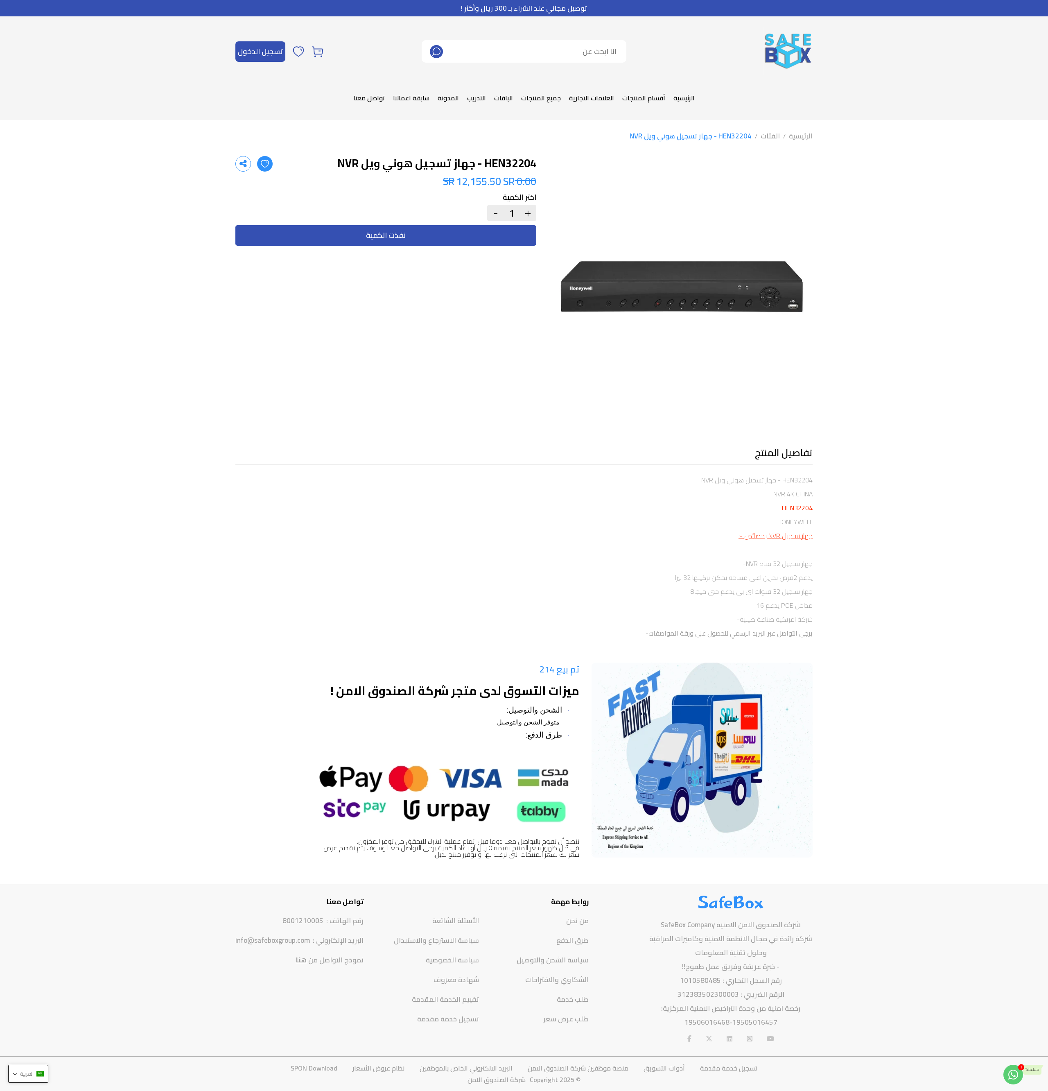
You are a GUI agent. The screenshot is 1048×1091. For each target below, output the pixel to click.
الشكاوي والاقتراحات (557, 979)
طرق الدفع (572, 940)
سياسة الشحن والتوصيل (553, 960)
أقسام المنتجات (643, 98)
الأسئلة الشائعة (455, 920)
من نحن (577, 920)
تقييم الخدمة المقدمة (445, 999)
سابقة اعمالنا (411, 98)
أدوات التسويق (664, 1068)
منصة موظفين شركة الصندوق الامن (578, 1068)
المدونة (448, 98)
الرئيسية (684, 98)
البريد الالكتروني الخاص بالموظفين (466, 1068)
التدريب (476, 98)
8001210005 (302, 920)
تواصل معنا (369, 98)
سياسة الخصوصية (452, 960)
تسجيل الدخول (260, 51)
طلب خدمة (573, 999)
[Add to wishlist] (265, 164)
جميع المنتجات (541, 98)
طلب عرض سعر (566, 1018)
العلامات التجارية (591, 98)
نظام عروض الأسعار (378, 1068)
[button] (28, 1073)
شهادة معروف (456, 979)
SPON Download (314, 1068)
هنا (301, 960)
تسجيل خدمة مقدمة (448, 1018)
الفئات (770, 136)
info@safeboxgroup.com (272, 940)
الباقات (503, 98)
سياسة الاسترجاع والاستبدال (436, 940)
